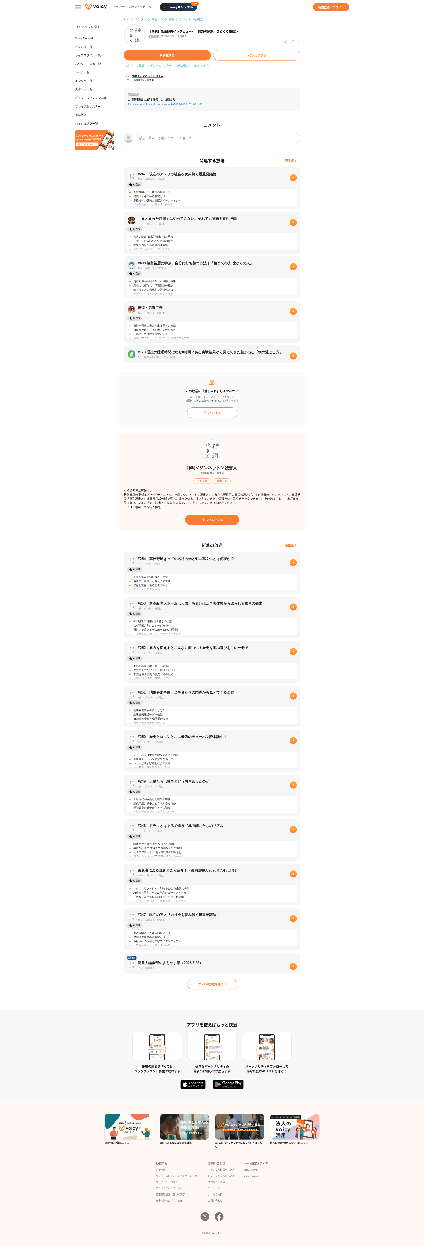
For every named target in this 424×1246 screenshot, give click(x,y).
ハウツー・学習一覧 (88, 64)
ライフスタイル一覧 (88, 55)
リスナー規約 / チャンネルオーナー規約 (177, 1176)
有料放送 (81, 115)
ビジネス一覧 (83, 47)
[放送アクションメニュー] (298, 42)
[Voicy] (96, 7)
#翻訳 (140, 65)
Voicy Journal (251, 1169)
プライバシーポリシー (168, 1182)
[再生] (293, 177)
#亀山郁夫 (182, 65)
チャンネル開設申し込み (221, 1169)
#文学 (128, 65)
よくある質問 (215, 1194)
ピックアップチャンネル (91, 98)
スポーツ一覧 (83, 89)
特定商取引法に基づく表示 (170, 1194)
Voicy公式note (251, 1176)
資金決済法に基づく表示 (169, 1200)
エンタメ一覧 (83, 81)
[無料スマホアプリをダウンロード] (94, 140)
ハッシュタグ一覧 (86, 123)
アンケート (214, 1188)
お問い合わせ (215, 1200)
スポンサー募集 (216, 1182)
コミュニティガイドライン (170, 1188)
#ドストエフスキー (160, 65)
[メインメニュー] (78, 7)
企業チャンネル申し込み (221, 1176)
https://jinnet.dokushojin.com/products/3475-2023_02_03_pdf (165, 104)
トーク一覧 (82, 72)
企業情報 (161, 1169)
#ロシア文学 (200, 65)
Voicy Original (84, 38)
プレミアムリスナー (88, 106)
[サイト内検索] (150, 7)
